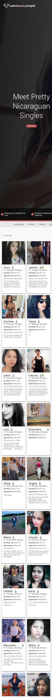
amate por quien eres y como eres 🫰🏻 (39, 548)
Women (31, 224)
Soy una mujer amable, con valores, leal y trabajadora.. (13, 336)
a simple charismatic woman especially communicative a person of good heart (39, 553)
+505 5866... (8, 495)
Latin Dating (19, 224)
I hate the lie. (7, 605)
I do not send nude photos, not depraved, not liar (13, 278)
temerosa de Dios (9, 602)
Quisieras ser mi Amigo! (11, 440)
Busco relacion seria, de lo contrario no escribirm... (13, 332)
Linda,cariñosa (8, 548)
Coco (6, 267)
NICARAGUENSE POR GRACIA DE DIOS (13, 656)
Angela (33, 483)
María (32, 645)
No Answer (32, 605)
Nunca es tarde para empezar (39, 494)
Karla (32, 591)
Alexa (6, 483)
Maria (7, 537)
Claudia (33, 537)
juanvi (7, 375)
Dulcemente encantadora (37, 656)
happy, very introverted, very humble (39, 278)
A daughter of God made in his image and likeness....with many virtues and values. (13, 662)
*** (30, 332)
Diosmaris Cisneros (37, 429)
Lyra (6, 429)
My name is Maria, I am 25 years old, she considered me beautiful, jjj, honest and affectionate (13, 554)
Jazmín (33, 267)
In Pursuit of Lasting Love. (38, 386)
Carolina (8, 321)
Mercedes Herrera (11, 645)
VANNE (8, 591)
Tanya (32, 321)
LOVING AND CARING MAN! (13, 386)
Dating (42, 224)
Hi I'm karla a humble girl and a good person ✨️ (39, 602)
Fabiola (33, 375)
